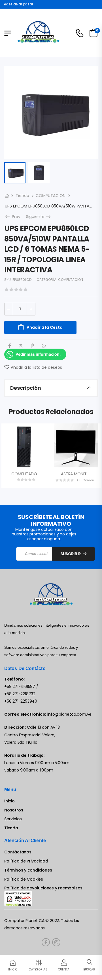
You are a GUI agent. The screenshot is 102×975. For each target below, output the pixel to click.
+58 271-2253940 (20, 701)
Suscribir (70, 554)
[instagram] (56, 942)
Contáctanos (17, 852)
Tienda (22, 195)
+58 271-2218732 (19, 694)
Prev (14, 216)
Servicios (13, 819)
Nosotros (13, 810)
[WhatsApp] (44, 346)
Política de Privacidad (26, 861)
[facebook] (46, 942)
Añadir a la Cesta (45, 327)
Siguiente (39, 216)
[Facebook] (9, 346)
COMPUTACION (50, 195)
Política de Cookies (23, 879)
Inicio (9, 801)
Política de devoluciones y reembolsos (43, 888)
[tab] (51, 388)
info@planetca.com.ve (69, 714)
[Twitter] (21, 346)
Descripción (25, 387)
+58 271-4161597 (19, 686)
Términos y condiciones (28, 870)
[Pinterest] (32, 346)
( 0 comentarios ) (86, 480)
